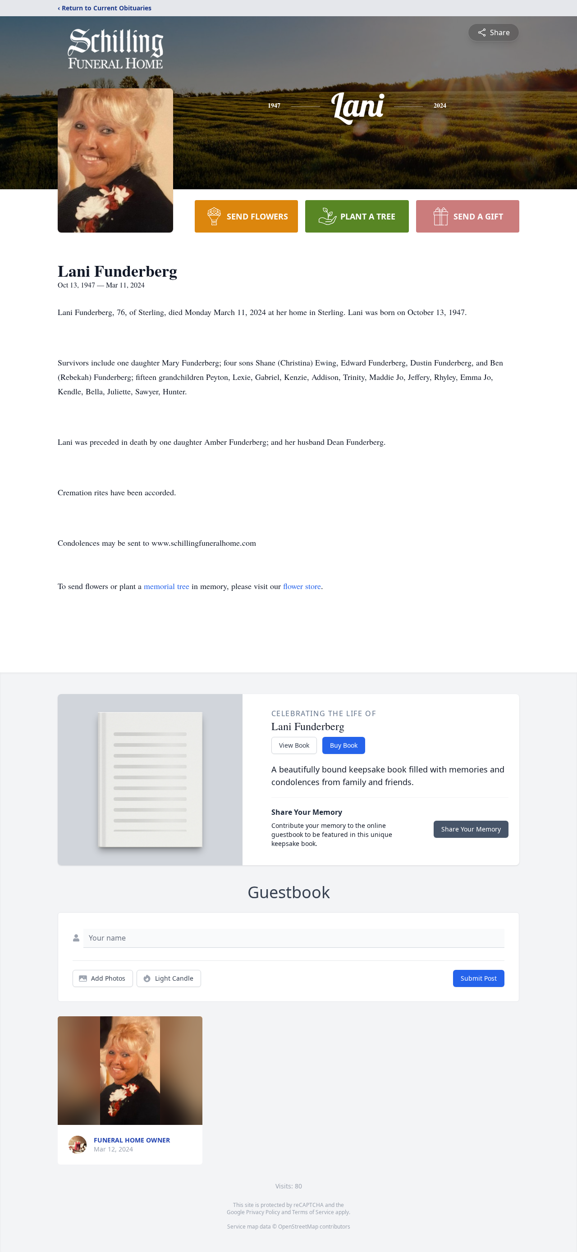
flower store (302, 585)
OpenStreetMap (298, 1226)
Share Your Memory (471, 829)
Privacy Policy (263, 1212)
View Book (294, 745)
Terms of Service (313, 1212)
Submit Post (479, 978)
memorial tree (166, 585)
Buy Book (343, 745)
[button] (130, 1070)
